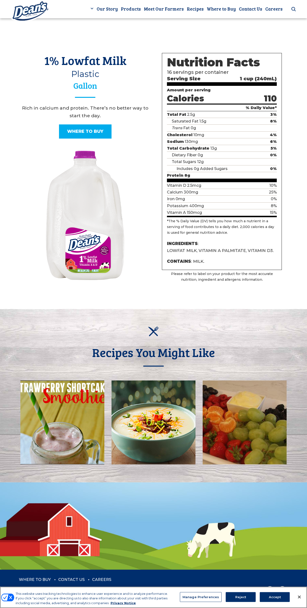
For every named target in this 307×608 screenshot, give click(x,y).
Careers (274, 9)
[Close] (299, 597)
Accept (275, 597)
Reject (240, 597)
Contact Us (250, 9)
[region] (153, 597)
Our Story (107, 9)
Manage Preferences (201, 597)
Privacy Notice (123, 603)
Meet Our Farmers (164, 9)
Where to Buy (221, 9)
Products (131, 9)
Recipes (195, 9)
